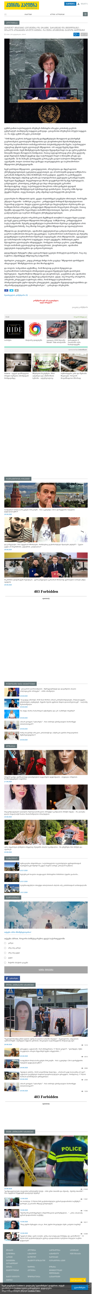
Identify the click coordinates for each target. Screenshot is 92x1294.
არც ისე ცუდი (14, 953)
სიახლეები (28, 14)
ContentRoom (77, 350)
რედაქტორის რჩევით (18, 479)
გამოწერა (70, 4)
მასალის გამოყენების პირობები (78, 1290)
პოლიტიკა (12, 23)
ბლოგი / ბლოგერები (57, 14)
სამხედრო (11, 858)
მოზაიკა (10, 746)
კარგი (10, 943)
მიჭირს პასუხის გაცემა (18, 963)
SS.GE (7, 317)
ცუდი (10, 958)
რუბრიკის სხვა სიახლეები (20, 684)
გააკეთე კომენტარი (80, 307)
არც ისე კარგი (14, 948)
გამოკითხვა (12, 897)
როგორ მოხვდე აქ (80, 317)
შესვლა (84, 4)
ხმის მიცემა (46, 969)
